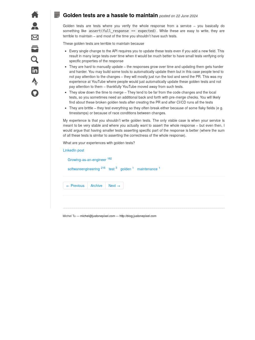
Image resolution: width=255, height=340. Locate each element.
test (113, 168)
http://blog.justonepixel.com (138, 216)
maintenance (148, 168)
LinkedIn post (73, 150)
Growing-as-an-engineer (90, 159)
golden (127, 168)
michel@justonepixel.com (97, 216)
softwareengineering (86, 168)
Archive (96, 185)
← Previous (75, 185)
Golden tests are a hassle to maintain (110, 15)
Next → (114, 185)
